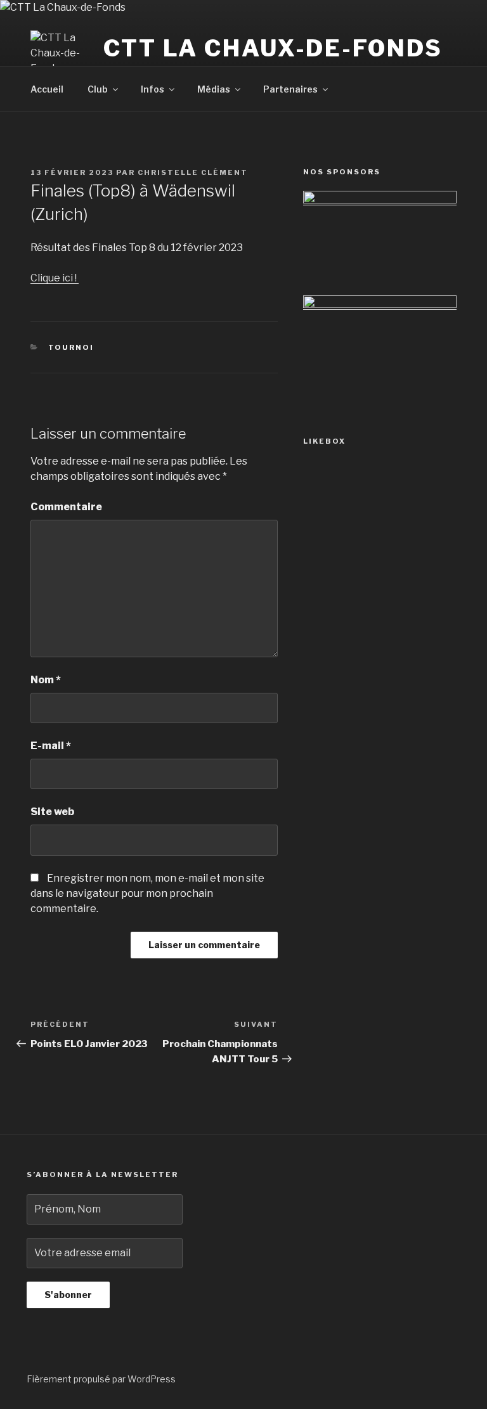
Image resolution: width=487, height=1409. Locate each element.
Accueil (46, 89)
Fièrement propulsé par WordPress (101, 1379)
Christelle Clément (193, 172)
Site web (52, 812)
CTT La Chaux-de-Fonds (272, 48)
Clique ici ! (54, 278)
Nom (45, 680)
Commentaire (66, 507)
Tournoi (71, 347)
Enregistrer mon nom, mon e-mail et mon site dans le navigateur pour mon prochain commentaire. (147, 893)
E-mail (50, 746)
